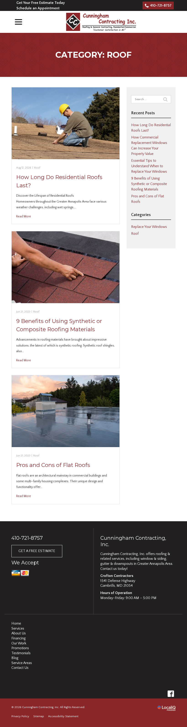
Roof (37, 167)
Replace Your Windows (149, 227)
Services (17, 628)
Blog (14, 658)
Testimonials (21, 653)
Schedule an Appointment (38, 8)
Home (16, 623)
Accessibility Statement (63, 716)
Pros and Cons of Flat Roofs (53, 465)
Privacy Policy (20, 716)
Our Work (18, 643)
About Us (18, 633)
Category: (93, 55)
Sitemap (38, 716)
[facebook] (171, 693)
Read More (23, 216)
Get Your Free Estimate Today (40, 3)
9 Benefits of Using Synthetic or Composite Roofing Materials (149, 183)
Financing (18, 638)
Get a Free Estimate (36, 551)
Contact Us (20, 668)
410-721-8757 (160, 5)
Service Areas (21, 663)
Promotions (20, 648)
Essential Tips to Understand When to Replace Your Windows (149, 166)
